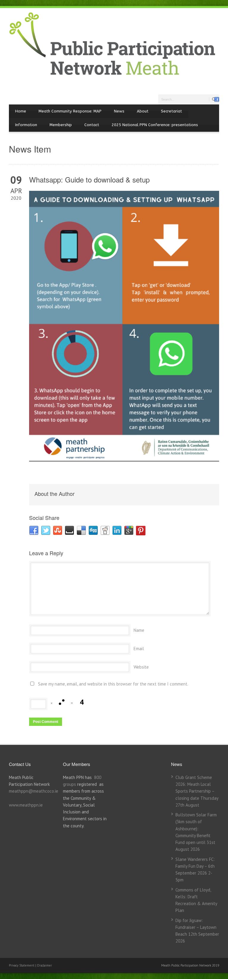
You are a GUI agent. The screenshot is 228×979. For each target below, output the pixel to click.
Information (26, 125)
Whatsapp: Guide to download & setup (89, 179)
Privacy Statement (22, 965)
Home (20, 111)
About (142, 111)
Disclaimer (44, 965)
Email (139, 648)
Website (141, 667)
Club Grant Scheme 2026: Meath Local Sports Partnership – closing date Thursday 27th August (196, 791)
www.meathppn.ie (26, 805)
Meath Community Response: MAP (70, 111)
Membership (61, 125)
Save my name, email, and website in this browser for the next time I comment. (113, 684)
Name (139, 630)
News (119, 111)
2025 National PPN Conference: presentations (155, 125)
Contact (91, 125)
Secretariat (171, 111)
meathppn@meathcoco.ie (33, 791)
